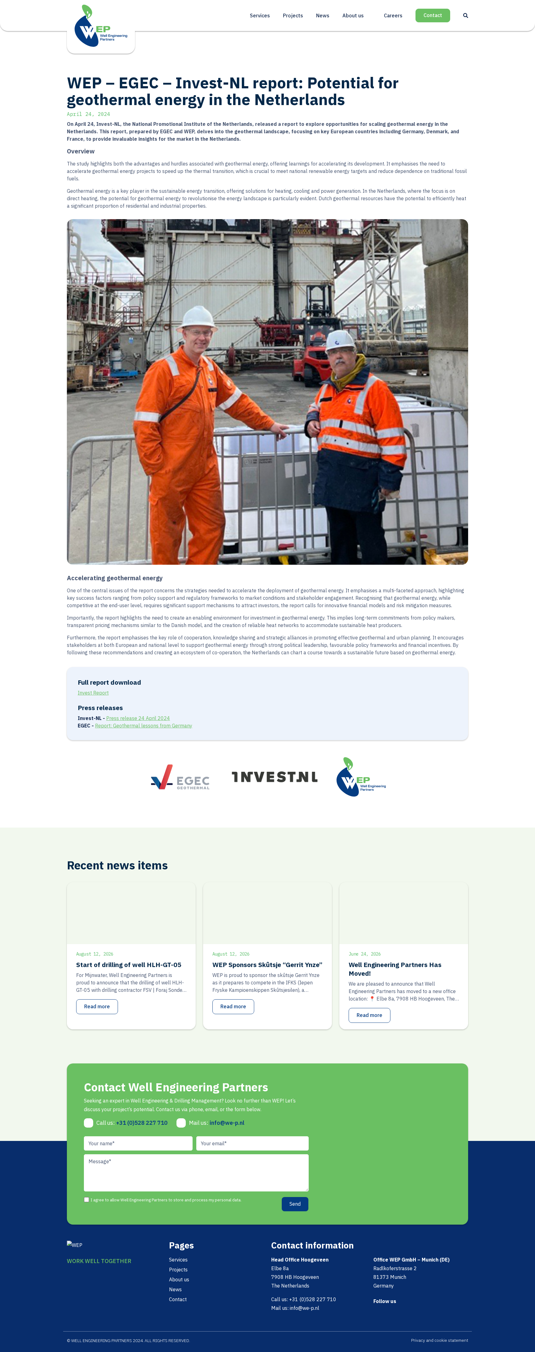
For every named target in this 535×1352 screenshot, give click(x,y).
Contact (433, 15)
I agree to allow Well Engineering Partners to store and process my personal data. (166, 1200)
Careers (393, 15)
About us (353, 15)
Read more (97, 1006)
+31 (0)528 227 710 (141, 1122)
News (322, 15)
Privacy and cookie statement (439, 1340)
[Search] (465, 15)
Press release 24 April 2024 (138, 718)
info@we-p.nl (227, 1122)
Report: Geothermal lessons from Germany (143, 725)
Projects (293, 15)
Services (260, 15)
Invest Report (93, 693)
